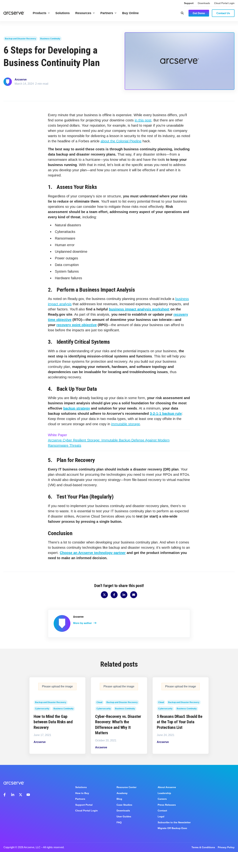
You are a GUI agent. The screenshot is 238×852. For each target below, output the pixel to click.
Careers (162, 798)
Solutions (62, 13)
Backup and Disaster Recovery (20, 38)
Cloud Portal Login (224, 3)
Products (39, 13)
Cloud (99, 702)
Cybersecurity (42, 708)
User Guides (124, 816)
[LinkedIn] (13, 794)
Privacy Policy (226, 847)
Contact (162, 810)
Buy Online (130, 13)
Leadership (164, 793)
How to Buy (82, 793)
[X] (20, 794)
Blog (119, 798)
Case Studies (124, 804)
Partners (106, 13)
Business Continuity (50, 38)
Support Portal (84, 804)
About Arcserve (167, 787)
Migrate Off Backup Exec (172, 828)
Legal (161, 816)
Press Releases (167, 804)
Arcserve (21, 79)
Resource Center (126, 787)
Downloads (204, 3)
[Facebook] (5, 794)
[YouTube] (28, 794)
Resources (83, 13)
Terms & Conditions (203, 847)
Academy (122, 793)
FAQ (119, 822)
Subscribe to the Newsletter (174, 822)
